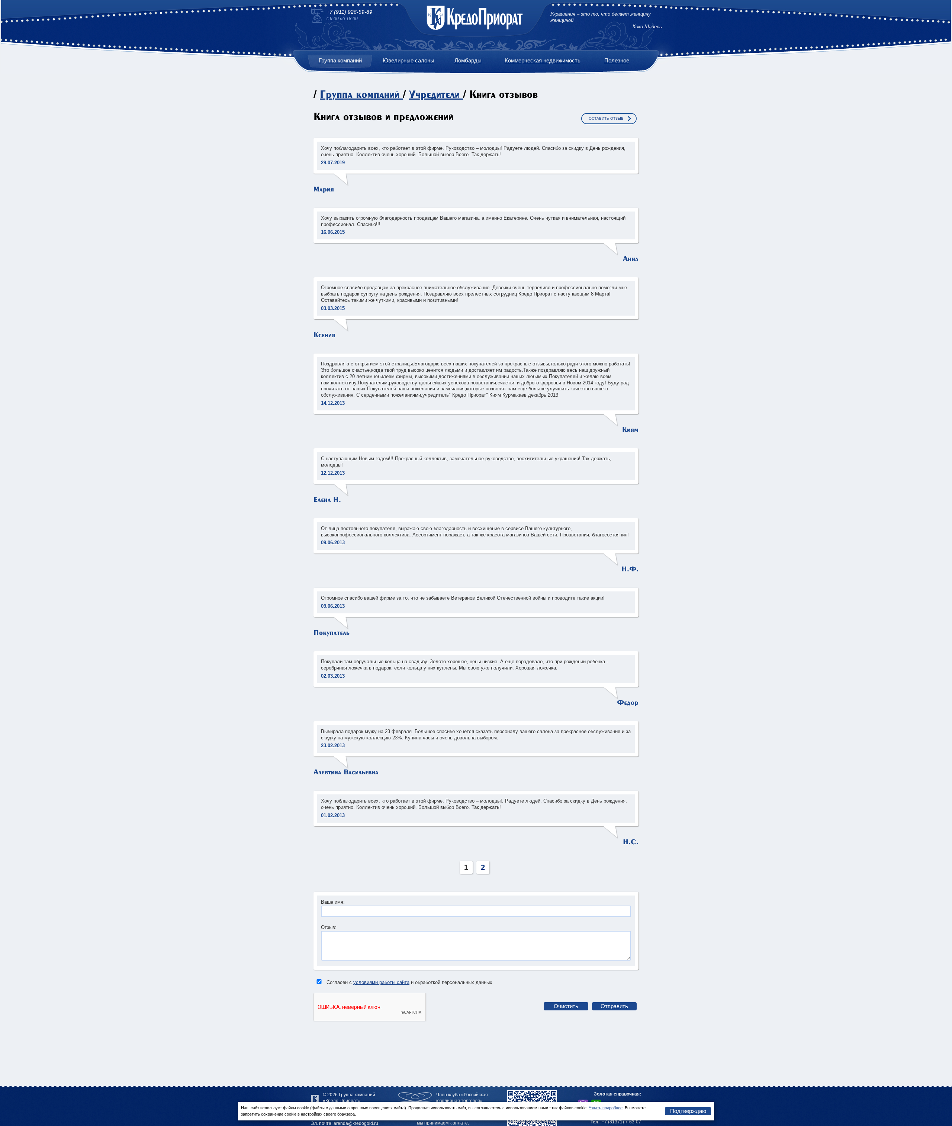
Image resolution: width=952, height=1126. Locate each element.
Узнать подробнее (606, 1108)
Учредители (434, 95)
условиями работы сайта (381, 982)
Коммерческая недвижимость (542, 60)
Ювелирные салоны (408, 60)
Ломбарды (468, 60)
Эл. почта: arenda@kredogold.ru (344, 1123)
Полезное (616, 60)
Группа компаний (340, 60)
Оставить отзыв (606, 118)
